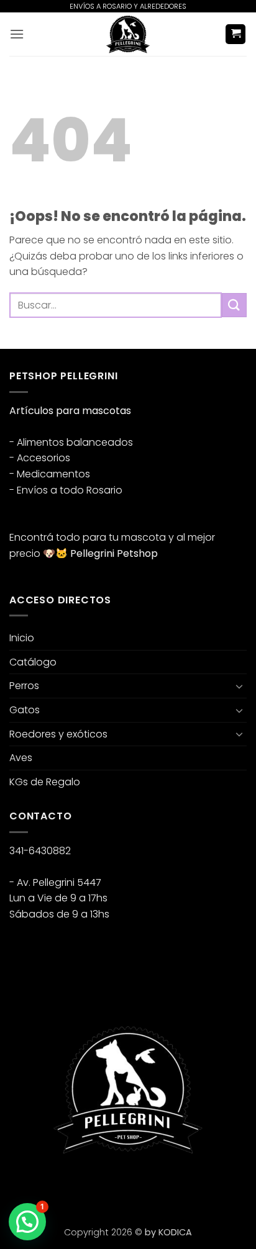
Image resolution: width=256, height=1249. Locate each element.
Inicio (21, 638)
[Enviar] (234, 305)
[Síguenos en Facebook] (21, 1186)
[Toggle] (239, 686)
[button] (16, 34)
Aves (20, 758)
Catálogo (33, 662)
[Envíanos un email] (65, 1186)
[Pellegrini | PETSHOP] (128, 34)
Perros (24, 686)
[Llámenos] (88, 1186)
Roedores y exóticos (58, 734)
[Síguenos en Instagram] (43, 1186)
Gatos (24, 710)
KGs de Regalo (44, 782)
